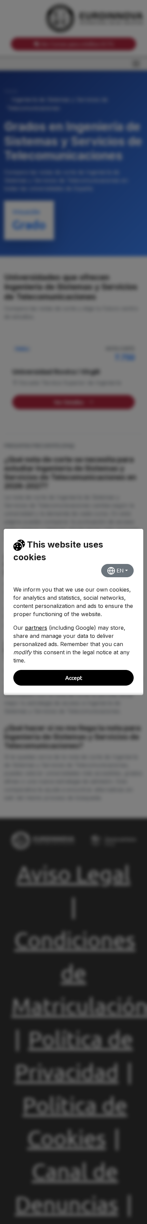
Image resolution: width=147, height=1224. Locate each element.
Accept (73, 678)
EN (119, 570)
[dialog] (73, 612)
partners (36, 627)
